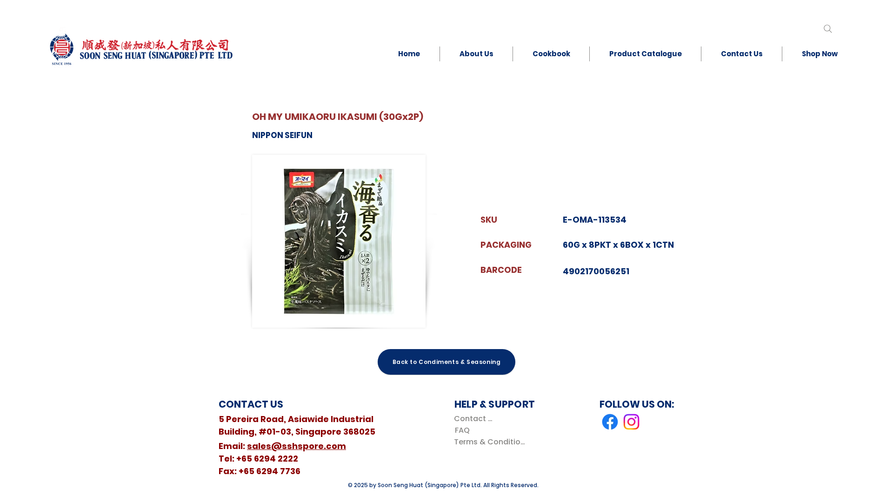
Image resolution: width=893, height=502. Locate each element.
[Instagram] (631, 421)
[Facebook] (610, 421)
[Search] (827, 28)
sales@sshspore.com (296, 446)
